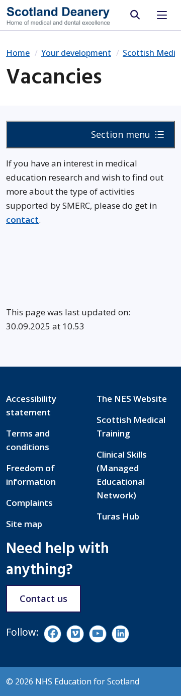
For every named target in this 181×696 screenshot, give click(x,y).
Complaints (29, 502)
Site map (24, 524)
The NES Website (132, 398)
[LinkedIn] (120, 634)
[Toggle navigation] (162, 15)
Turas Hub (118, 516)
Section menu (122, 134)
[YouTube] (98, 634)
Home (18, 52)
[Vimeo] (75, 634)
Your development (76, 52)
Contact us (43, 598)
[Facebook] (52, 634)
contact (22, 219)
